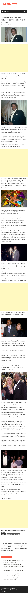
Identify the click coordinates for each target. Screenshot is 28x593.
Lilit (10, 24)
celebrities (9, 534)
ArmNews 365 (13, 4)
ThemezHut (3, 591)
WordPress (12, 589)
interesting (18, 530)
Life (24, 530)
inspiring (12, 530)
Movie (3, 532)
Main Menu (6, 11)
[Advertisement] (14, 58)
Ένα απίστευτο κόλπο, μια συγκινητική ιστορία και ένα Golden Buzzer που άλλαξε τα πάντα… (13, 566)
